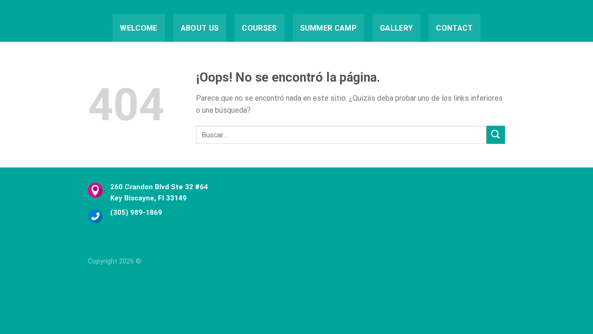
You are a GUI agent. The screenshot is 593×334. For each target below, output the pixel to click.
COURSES (259, 28)
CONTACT (454, 28)
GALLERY (396, 28)
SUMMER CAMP (328, 28)
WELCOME (138, 28)
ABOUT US (200, 28)
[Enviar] (495, 135)
